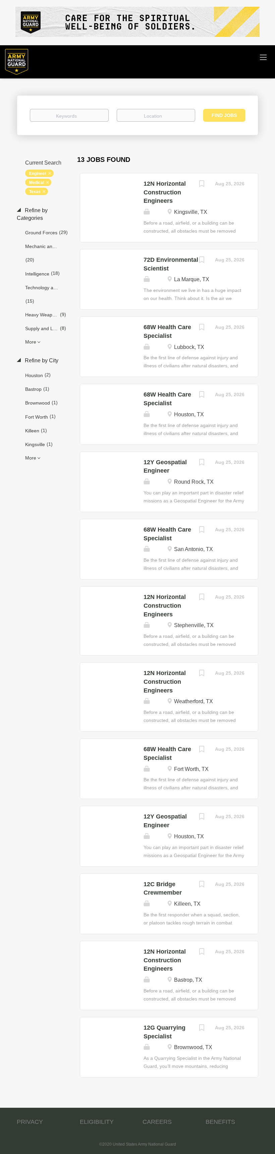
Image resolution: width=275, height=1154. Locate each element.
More (30, 342)
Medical (36, 182)
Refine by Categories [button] (32, 214)
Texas (35, 191)
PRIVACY (30, 1121)
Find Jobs (224, 115)
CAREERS (157, 1121)
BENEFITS (220, 1121)
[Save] (201, 184)
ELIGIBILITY (97, 1121)
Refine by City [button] (40, 360)
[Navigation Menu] (263, 57)
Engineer (37, 173)
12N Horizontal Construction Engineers (165, 192)
